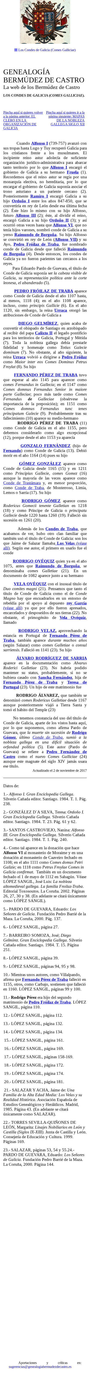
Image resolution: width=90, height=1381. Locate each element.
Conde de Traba (29, 487)
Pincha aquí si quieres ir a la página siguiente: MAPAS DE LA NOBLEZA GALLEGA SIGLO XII (65, 118)
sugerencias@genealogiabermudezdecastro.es (40, 1367)
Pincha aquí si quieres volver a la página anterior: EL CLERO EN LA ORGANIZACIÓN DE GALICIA (23, 120)
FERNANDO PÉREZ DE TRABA (46, 375)
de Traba (54, 737)
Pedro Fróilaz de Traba (50, 1002)
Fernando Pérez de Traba (45, 979)
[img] (45, 22)
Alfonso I (58, 167)
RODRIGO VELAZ (36, 630)
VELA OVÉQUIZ (30, 584)
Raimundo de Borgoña (57, 566)
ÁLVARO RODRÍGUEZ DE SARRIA (51, 658)
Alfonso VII (65, 239)
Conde (38, 737)
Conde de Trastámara (22, 483)
